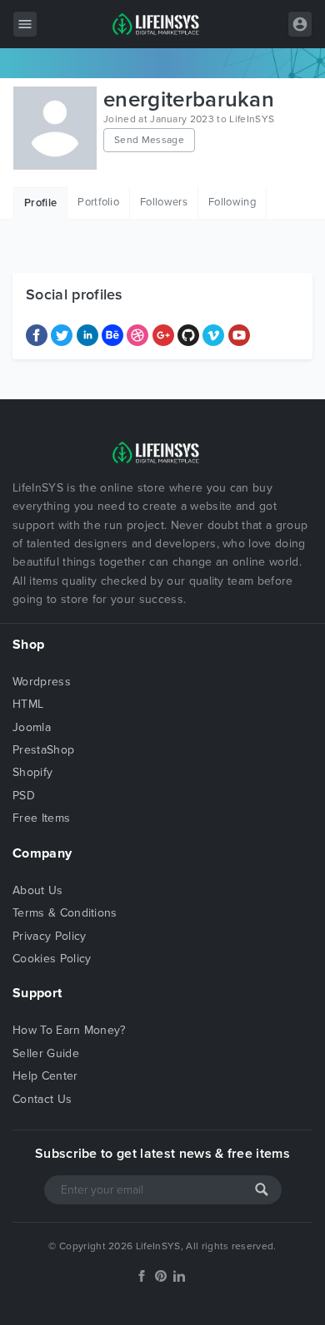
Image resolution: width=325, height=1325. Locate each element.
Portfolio (98, 202)
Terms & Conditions (65, 913)
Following (232, 202)
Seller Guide (45, 1053)
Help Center (45, 1076)
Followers (164, 202)
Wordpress (41, 682)
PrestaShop (43, 750)
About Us (37, 890)
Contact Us (42, 1099)
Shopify (32, 772)
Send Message (149, 140)
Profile (40, 203)
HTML (27, 704)
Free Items (41, 818)
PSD (23, 796)
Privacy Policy (49, 936)
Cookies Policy (51, 959)
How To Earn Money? (69, 1030)
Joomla (31, 727)
